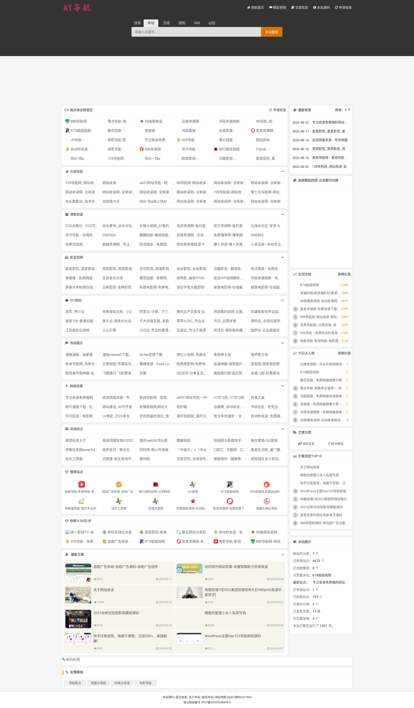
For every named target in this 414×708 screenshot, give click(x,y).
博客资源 (76, 214)
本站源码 (168, 697)
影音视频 (76, 257)
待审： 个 (343, 110)
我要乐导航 (98, 683)
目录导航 (76, 171)
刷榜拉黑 (344, 274)
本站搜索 (271, 32)
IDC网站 (76, 300)
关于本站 (194, 697)
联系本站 (207, 697)
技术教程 (337, 443)
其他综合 (76, 429)
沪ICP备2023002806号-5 (216, 702)
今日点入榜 (306, 353)
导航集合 (75, 683)
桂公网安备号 (192, 702)
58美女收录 (122, 683)
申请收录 (279, 110)
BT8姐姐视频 (321, 596)
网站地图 (220, 697)
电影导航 (146, 683)
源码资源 (308, 443)
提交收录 (181, 697)
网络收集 (76, 386)
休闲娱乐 (76, 343)
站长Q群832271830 (240, 697)
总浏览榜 (304, 274)
